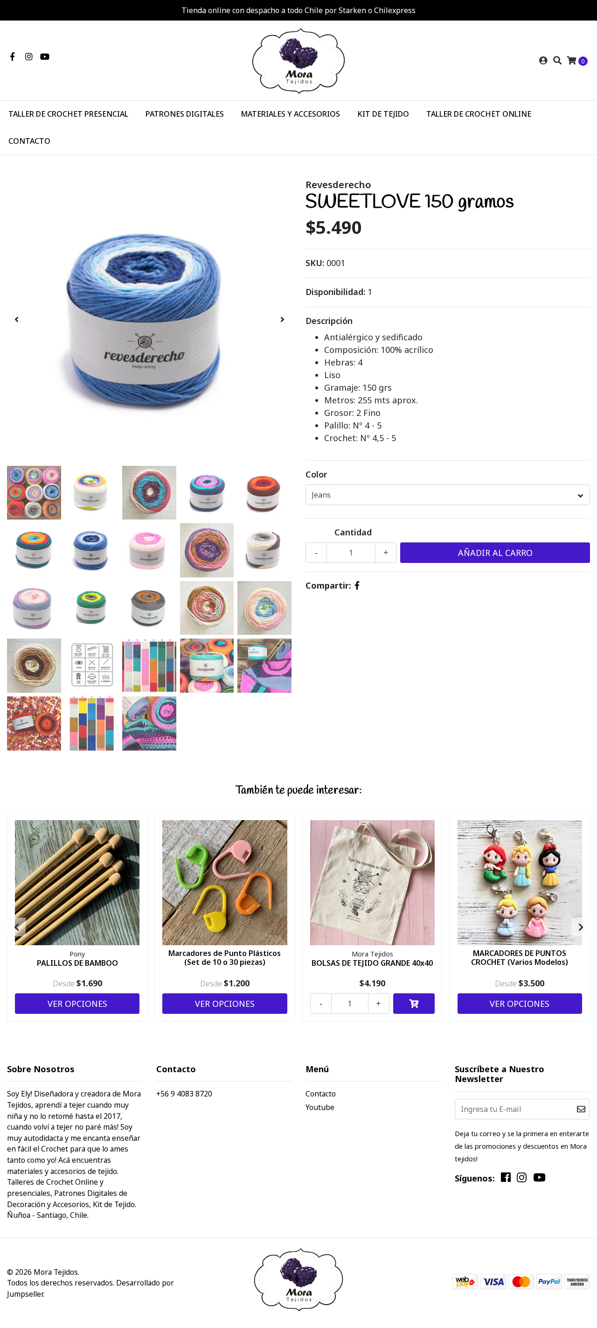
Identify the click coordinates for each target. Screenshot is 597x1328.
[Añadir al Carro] (414, 1003)
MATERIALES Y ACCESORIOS (290, 114)
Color (316, 474)
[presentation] (16, 319)
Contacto (320, 1094)
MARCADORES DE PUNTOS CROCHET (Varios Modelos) (519, 957)
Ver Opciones (77, 1003)
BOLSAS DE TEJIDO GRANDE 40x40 (372, 963)
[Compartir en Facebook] (357, 585)
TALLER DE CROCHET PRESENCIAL (68, 114)
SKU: (314, 262)
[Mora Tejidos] (298, 59)
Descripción (329, 320)
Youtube (319, 1107)
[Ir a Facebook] (12, 56)
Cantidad (353, 532)
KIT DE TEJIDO (383, 114)
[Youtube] (44, 56)
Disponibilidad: (335, 291)
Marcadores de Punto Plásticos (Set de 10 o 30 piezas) (224, 957)
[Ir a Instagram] (29, 56)
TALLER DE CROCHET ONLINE (478, 114)
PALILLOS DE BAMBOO (77, 963)
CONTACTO (29, 141)
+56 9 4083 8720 (184, 1094)
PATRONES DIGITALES (185, 114)
